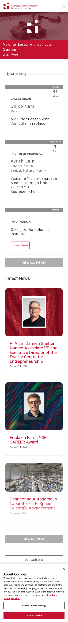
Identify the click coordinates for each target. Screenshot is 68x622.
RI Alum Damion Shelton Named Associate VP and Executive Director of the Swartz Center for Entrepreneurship (34, 352)
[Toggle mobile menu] (58, 7)
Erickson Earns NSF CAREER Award (28, 440)
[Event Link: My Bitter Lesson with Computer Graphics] (34, 119)
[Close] (64, 569)
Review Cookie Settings (34, 605)
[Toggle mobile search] (64, 7)
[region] (34, 593)
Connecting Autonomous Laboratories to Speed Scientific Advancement (33, 504)
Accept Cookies (34, 615)
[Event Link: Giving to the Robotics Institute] (34, 242)
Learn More (10, 54)
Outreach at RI (34, 560)
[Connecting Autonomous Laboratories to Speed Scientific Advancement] (34, 477)
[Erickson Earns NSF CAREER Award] (34, 406)
